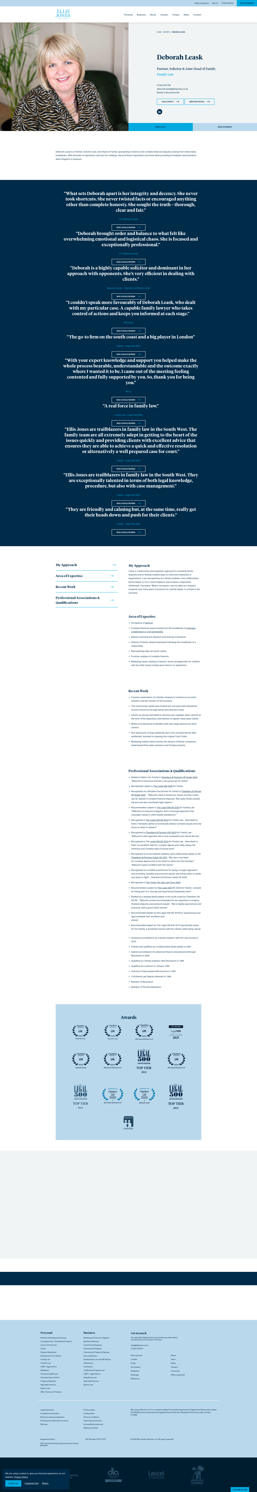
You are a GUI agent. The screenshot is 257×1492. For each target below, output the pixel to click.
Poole (133, 1363)
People (175, 15)
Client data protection (92, 1421)
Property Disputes (48, 1381)
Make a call (160, 127)
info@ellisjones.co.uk (139, 1345)
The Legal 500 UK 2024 (157, 820)
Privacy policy (89, 1410)
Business (141, 15)
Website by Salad (90, 1428)
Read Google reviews (126, 227)
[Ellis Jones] (63, 14)
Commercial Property (93, 1349)
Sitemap (43, 1424)
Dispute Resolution (48, 1352)
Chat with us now (240, 1489)
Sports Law (45, 1388)
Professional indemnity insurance (54, 1421)
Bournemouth (172, 92)
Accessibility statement (93, 1424)
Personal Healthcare (49, 1374)
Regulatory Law (90, 1377)
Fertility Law (46, 1363)
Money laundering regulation (52, 1417)
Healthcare (88, 1363)
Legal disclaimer (47, 1410)
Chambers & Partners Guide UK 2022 (149, 857)
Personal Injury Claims (50, 1377)
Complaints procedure (49, 1413)
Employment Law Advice (51, 1356)
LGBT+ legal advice (49, 1367)
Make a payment (202, 3)
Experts (166, 32)
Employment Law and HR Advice (97, 1359)
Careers (164, 15)
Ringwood (135, 1371)
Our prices (175, 1371)
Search (215, 3)
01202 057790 (164, 85)
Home (159, 32)
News (186, 15)
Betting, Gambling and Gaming (53, 1338)
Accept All (13, 1483)
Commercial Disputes (93, 1345)
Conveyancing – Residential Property (56, 1341)
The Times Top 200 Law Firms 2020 (163, 882)
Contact (197, 15)
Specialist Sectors (48, 1385)
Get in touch (138, 1333)
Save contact (168, 102)
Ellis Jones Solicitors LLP (141, 1410)
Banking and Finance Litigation (96, 1338)
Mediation (45, 1370)
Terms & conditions (91, 1417)
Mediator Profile (196, 102)
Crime (43, 1349)
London (134, 1359)
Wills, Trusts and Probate (51, 1392)
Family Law (165, 74)
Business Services (91, 1341)
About (153, 15)
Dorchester (135, 1367)
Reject (45, 1483)
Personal (128, 15)
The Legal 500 (164, 888)
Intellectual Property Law (94, 1370)
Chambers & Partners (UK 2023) (161, 832)
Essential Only (32, 1483)
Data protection (90, 1356)
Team (173, 1359)
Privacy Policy (21, 1477)
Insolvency (88, 1367)
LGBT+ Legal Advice (92, 1374)
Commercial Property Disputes (96, 1352)
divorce (149, 623)
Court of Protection (49, 1345)
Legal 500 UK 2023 (159, 841)
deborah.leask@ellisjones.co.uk (172, 89)
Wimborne (135, 1379)
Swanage (135, 1375)
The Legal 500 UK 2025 (168, 807)
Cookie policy (89, 1413)
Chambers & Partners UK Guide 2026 (179, 777)
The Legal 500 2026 (163, 786)
